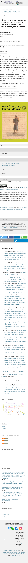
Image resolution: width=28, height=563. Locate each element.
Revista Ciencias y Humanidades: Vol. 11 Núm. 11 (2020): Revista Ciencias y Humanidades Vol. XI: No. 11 (15, 353)
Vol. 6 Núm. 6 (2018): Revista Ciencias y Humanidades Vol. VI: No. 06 (11, 12)
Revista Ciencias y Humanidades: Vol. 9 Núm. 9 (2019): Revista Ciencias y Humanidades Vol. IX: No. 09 (15, 366)
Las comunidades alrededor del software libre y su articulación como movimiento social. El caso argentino (14, 347)
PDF (3, 145)
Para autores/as (5, 514)
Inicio (3, 9)
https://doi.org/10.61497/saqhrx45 (11, 41)
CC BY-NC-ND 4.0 (11, 211)
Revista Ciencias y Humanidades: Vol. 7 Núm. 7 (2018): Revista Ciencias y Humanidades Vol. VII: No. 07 (14, 257)
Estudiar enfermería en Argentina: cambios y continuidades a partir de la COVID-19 (13, 296)
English (3, 426)
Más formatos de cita (9, 230)
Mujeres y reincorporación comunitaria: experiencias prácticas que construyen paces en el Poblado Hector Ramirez (15, 311)
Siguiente (22, 371)
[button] (3, 237)
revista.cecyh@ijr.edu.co (20, 543)
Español (4, 428)
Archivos (8, 9)
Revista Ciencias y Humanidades (7, 207)
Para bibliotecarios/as (6, 516)
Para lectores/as (5, 512)
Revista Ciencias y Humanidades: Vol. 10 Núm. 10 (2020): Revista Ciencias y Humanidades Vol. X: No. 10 (15, 279)
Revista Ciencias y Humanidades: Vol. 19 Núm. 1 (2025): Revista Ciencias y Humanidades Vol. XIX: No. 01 (15, 317)
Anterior (6, 371)
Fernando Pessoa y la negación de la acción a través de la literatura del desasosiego (14, 386)
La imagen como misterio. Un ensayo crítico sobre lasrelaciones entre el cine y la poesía (15, 253)
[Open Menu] (1, 1)
